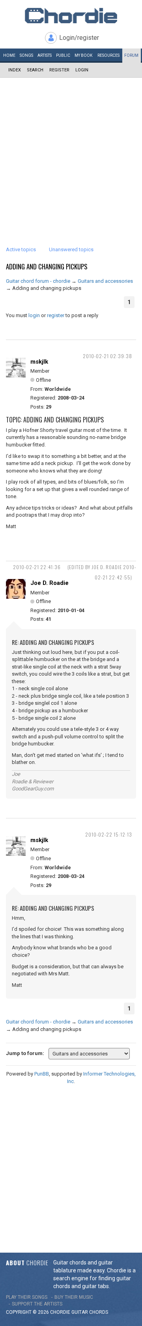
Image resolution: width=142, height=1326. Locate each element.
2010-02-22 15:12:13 (108, 834)
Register (59, 70)
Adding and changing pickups (47, 266)
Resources (108, 55)
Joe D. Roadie (49, 582)
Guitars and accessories (105, 281)
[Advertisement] (71, 153)
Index (14, 70)
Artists (44, 55)
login (34, 315)
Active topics (21, 249)
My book (83, 55)
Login (81, 70)
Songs (26, 55)
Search (35, 70)
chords (98, 1312)
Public (63, 55)
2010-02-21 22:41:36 (37, 567)
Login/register (79, 37)
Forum (131, 55)
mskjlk (39, 361)
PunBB (41, 1074)
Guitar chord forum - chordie (38, 281)
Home (9, 55)
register (55, 315)
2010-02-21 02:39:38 (107, 356)
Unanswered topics (71, 249)
